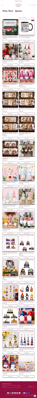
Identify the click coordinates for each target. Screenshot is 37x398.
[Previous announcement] (2, 1)
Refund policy (22, 394)
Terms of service (32, 394)
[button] (2, 5)
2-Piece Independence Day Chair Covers (25, 372)
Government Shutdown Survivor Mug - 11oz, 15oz (26, 36)
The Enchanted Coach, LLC (11, 394)
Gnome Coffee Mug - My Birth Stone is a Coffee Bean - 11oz (9, 134)
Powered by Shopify (17, 394)
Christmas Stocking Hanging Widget (24, 157)
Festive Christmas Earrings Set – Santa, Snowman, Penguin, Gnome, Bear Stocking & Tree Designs (10, 37)
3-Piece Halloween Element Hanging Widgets (9, 301)
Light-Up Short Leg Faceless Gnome (7, 60)
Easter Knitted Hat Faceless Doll (24, 182)
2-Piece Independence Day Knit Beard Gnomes (26, 325)
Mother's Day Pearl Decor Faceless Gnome (8, 182)
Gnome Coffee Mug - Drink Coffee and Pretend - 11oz (26, 109)
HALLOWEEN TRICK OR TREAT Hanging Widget (9, 278)
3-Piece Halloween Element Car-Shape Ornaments (26, 277)
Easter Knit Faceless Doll (6, 229)
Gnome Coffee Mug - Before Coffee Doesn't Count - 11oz (10, 109)
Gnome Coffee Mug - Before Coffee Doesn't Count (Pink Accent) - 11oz (9, 158)
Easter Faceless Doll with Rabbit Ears (24, 205)
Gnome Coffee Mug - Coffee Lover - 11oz (25, 133)
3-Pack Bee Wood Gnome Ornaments (8, 348)
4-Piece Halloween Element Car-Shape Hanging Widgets (26, 253)
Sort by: (20, 17)
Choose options (27, 41)
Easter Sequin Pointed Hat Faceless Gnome (9, 205)
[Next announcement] (35, 1)
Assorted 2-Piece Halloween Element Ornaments (9, 252)
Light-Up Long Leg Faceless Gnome (24, 60)
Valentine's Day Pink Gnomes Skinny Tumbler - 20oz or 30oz (26, 85)
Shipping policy (26, 395)
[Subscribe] (19, 386)
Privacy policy (27, 394)
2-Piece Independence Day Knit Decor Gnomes (9, 372)
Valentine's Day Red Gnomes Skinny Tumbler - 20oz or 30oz (9, 85)
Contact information (32, 395)
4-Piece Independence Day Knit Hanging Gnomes (26, 348)
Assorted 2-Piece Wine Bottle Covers (24, 229)
